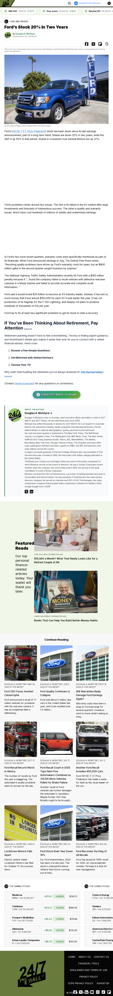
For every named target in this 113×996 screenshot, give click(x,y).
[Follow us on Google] (107, 44)
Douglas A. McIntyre (25, 34)
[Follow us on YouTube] (92, 992)
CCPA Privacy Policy (80, 983)
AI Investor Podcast (90, 3)
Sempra (96, 906)
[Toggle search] (69, 3)
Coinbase (17, 906)
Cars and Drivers (19, 21)
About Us (85, 956)
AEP (94, 932)
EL (13, 943)
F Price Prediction (35, 131)
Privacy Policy (88, 976)
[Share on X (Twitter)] (93, 44)
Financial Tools (88, 963)
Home (71, 956)
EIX (93, 920)
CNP (94, 943)
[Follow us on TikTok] (103, 992)
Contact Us (101, 956)
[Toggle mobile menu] (109, 3)
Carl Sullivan (40, 554)
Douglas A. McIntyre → (38, 413)
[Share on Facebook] (86, 44)
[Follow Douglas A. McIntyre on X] (26, 491)
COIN (14, 909)
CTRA (95, 898)
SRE (94, 909)
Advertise (103, 983)
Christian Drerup (42, 616)
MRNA (15, 898)
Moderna (17, 895)
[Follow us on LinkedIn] (86, 992)
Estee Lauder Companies (26, 940)
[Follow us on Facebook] (75, 992)
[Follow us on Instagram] (97, 992)
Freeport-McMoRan (23, 917)
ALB (14, 932)
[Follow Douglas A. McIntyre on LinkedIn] (31, 491)
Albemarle (17, 929)
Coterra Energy (100, 895)
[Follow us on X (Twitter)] (81, 992)
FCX (14, 920)
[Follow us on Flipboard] (100, 44)
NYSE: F (18, 131)
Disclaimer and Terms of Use (88, 970)
